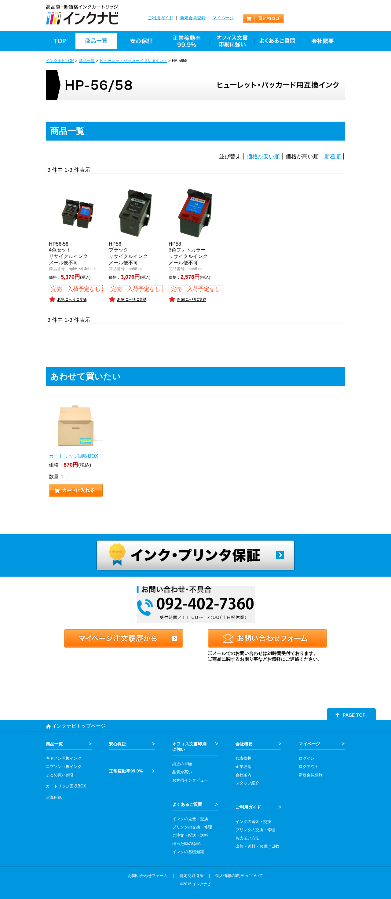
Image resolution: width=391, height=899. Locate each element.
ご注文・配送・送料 (190, 835)
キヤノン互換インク (64, 758)
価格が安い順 (263, 156)
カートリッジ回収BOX (66, 786)
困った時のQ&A (186, 843)
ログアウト (309, 766)
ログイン (307, 758)
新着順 (332, 156)
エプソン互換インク (64, 766)
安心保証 (117, 743)
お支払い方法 (247, 838)
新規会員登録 (193, 17)
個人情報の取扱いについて (239, 875)
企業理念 (243, 766)
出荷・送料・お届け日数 (257, 846)
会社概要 (244, 743)
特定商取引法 (191, 875)
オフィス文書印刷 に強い (189, 746)
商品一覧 (87, 60)
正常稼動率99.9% (126, 771)
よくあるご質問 (187, 804)
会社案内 (243, 774)
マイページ (223, 17)
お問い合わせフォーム (148, 875)
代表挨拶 (243, 758)
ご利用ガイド (160, 17)
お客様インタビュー (190, 780)
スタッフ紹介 (247, 783)
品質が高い (182, 772)
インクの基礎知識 (188, 851)
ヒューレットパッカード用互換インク (133, 60)
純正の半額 (182, 763)
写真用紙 (54, 797)
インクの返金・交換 (190, 818)
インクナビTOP (60, 60)
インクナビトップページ (79, 725)
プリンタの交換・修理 (192, 827)
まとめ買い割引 (60, 774)
